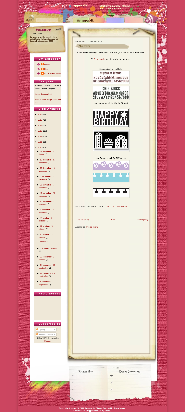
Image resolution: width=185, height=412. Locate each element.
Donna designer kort (43, 94)
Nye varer (84, 46)
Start (113, 219)
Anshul (107, 411)
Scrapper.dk (77, 5)
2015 (40, 120)
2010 (40, 147)
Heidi (46, 69)
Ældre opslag (142, 219)
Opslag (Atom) (92, 227)
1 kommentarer (120, 206)
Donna (47, 64)
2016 (40, 114)
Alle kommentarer (45, 334)
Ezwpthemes (119, 408)
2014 (40, 125)
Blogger (47, 341)
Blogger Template (93, 411)
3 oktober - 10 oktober (49, 248)
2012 (40, 136)
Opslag (41, 329)
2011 (40, 142)
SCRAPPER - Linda (52, 74)
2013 (40, 131)
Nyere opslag (83, 219)
